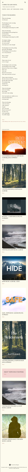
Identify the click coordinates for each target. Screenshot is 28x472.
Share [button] (3, 119)
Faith (9, 121)
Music (8, 9)
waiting (23, 121)
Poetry (4, 9)
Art (12, 9)
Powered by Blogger (15, 464)
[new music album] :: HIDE (11, 281)
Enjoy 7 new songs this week (14, 372)
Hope (12, 121)
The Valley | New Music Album (12, 250)
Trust (21, 121)
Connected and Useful (9, 4)
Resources (16, 9)
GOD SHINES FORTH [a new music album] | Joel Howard (13, 156)
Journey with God (16, 121)
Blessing (6, 121)
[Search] (25, 2)
